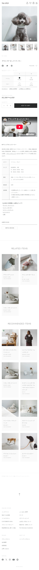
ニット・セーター (7, 207)
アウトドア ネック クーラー (22, 476)
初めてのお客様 (6, 515)
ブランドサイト (6, 539)
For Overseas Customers (26, 528)
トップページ (5, 512)
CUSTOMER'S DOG (7, 521)
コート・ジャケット (8, 210)
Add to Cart (25, 105)
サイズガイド (5, 88)
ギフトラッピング (24, 518)
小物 (4, 214)
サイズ (21, 515)
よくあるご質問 (24, 512)
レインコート (6, 212)
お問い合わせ (5, 548)
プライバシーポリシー (7, 524)
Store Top (5, 476)
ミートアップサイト (25, 539)
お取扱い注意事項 (13, 88)
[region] (19, 78)
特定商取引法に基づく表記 (9, 528)
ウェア (10, 476)
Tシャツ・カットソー (8, 205)
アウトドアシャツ (11, 153)
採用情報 (4, 545)
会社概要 (4, 542)
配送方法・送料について (26, 524)
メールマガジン (6, 518)
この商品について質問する (24, 88)
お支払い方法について (25, 521)
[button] (4, 105)
